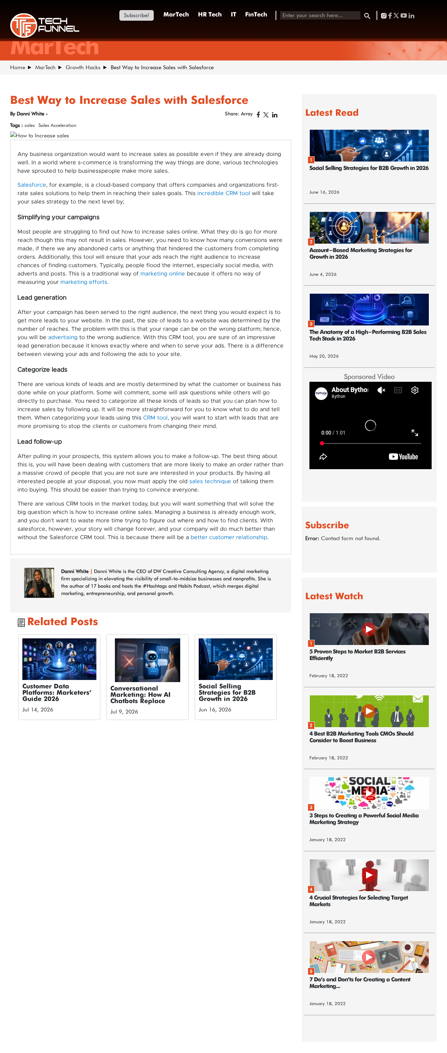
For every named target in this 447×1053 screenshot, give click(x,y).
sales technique (210, 481)
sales (29, 125)
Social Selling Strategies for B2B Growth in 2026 (227, 692)
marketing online (162, 274)
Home (17, 67)
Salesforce (31, 185)
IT (233, 15)
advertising (63, 337)
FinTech (256, 15)
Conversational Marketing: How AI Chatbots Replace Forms (140, 698)
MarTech (176, 15)
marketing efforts (83, 282)
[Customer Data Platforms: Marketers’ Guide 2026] (59, 659)
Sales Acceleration (57, 125)
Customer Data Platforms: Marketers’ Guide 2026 (56, 692)
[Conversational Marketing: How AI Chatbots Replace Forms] (147, 660)
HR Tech (210, 15)
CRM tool (155, 418)
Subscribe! (136, 15)
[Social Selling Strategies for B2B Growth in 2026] (236, 659)
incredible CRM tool (223, 193)
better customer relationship (229, 537)
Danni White (75, 571)
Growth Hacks (83, 67)
